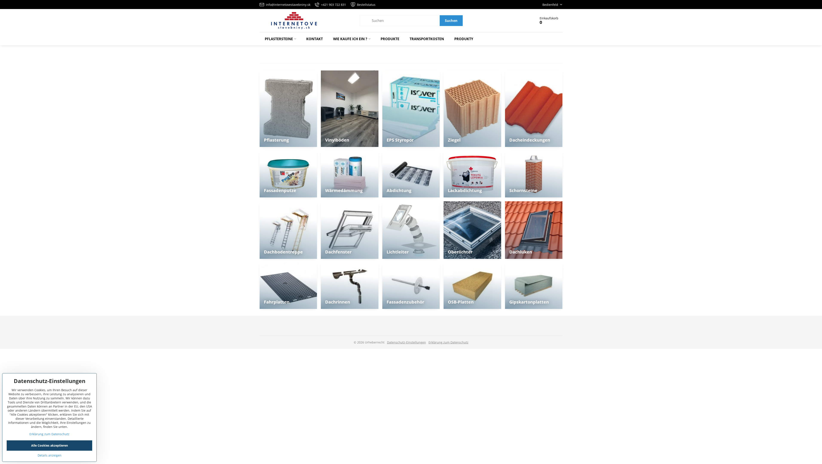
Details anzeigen (49, 455)
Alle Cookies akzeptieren (49, 445)
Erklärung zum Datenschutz (448, 342)
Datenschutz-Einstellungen (406, 342)
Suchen (451, 20)
